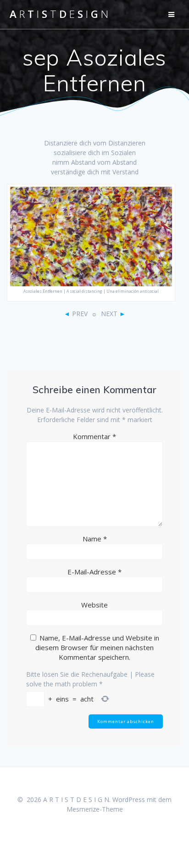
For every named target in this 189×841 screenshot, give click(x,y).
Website (94, 604)
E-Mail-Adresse (94, 571)
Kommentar (94, 436)
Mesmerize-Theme (95, 809)
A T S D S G (59, 14)
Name (95, 538)
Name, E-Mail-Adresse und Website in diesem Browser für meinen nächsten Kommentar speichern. (97, 647)
